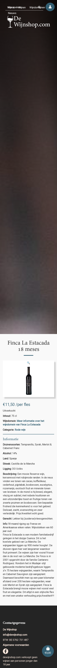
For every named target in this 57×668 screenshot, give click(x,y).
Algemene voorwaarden (16, 644)
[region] (28, 167)
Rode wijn (20, 429)
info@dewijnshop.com (15, 634)
